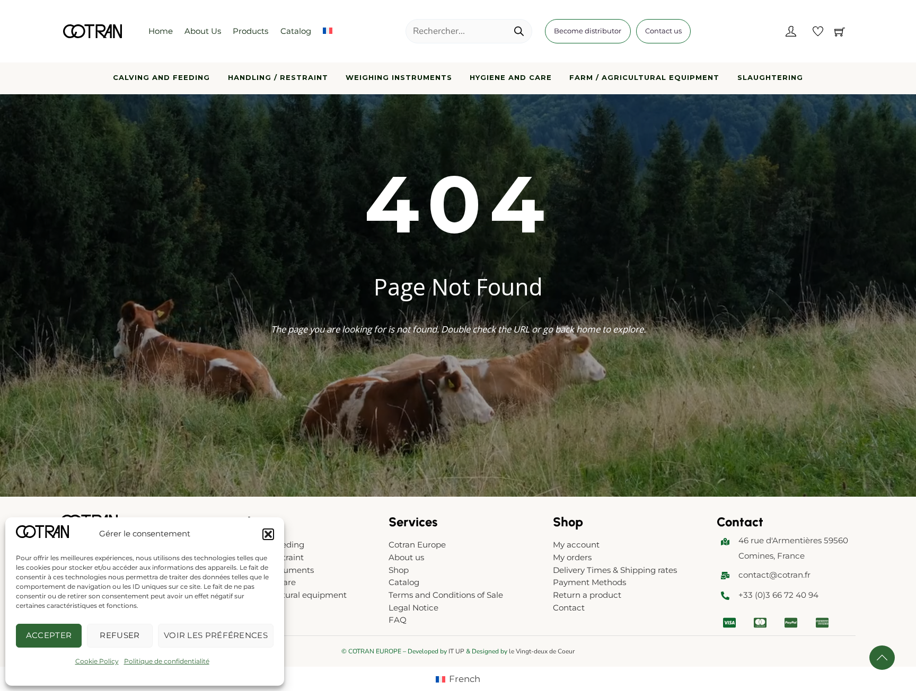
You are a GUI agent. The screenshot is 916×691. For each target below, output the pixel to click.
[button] (268, 534)
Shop (399, 570)
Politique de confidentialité (166, 661)
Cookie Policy (97, 661)
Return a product (587, 595)
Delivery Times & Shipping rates (615, 570)
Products (250, 31)
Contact (569, 608)
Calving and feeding (161, 77)
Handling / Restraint (278, 77)
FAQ (398, 620)
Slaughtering (770, 77)
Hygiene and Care (511, 77)
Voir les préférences (216, 635)
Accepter (49, 635)
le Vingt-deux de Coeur (542, 651)
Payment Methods (589, 582)
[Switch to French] (327, 31)
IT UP (456, 651)
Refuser (119, 635)
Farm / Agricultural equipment (644, 77)
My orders (572, 557)
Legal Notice (413, 608)
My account (576, 545)
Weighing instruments (399, 77)
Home (160, 31)
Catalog (295, 31)
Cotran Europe (417, 545)
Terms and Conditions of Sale (446, 595)
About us (202, 31)
